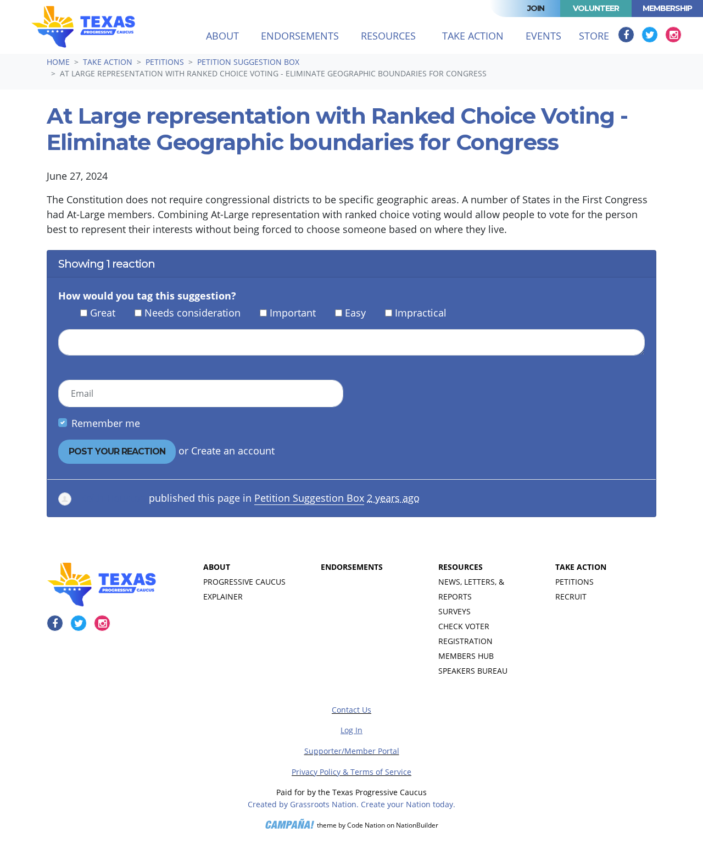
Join (535, 8)
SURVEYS (454, 611)
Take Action (107, 62)
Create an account (233, 450)
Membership (667, 8)
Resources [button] (388, 35)
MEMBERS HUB (466, 656)
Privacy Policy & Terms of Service (351, 772)
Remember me (105, 423)
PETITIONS (574, 581)
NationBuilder (417, 826)
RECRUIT (571, 596)
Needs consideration (192, 312)
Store (594, 35)
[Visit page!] (627, 34)
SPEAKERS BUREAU (472, 670)
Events (543, 35)
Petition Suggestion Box (248, 62)
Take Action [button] (479, 35)
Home (58, 62)
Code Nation (366, 826)
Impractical (421, 312)
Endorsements (300, 35)
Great (102, 312)
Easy (355, 312)
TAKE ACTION (580, 567)
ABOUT (216, 567)
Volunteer (596, 8)
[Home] (83, 27)
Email (82, 393)
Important (293, 312)
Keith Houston (113, 497)
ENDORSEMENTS (352, 567)
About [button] (222, 35)
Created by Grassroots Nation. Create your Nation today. (351, 804)
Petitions (165, 62)
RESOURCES (460, 567)
